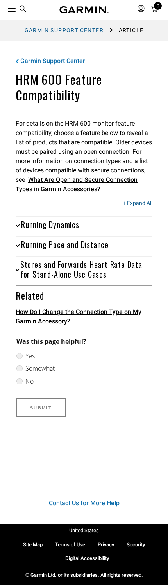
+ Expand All (137, 203)
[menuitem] (23, 10)
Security (136, 544)
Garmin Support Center (64, 30)
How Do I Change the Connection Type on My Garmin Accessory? (78, 316)
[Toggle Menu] (4, 8)
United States (84, 530)
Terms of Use (70, 544)
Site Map (33, 544)
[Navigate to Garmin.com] (84, 10)
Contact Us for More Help (84, 503)
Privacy (106, 544)
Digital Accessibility (87, 558)
